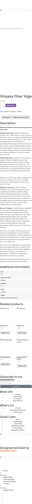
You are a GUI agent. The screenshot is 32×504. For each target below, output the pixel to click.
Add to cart (11, 105)
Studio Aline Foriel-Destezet (9, 298)
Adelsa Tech (8, 450)
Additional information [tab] (21, 117)
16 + (2, 274)
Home (2, 28)
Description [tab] (6, 117)
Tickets (7, 28)
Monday (3, 280)
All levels (3, 292)
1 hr (2, 286)
